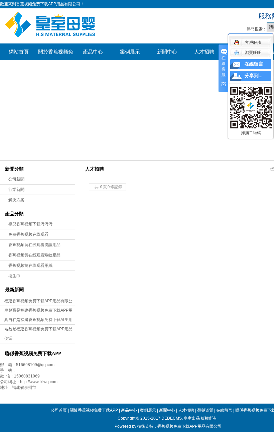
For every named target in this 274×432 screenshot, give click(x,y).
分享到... (254, 75)
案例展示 (130, 52)
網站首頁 (19, 52)
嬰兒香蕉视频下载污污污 (30, 224)
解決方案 (16, 200)
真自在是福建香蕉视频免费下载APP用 (38, 319)
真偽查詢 (19, 68)
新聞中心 (167, 52)
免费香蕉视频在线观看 (28, 234)
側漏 (8, 338)
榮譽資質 (241, 52)
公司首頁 (59, 410)
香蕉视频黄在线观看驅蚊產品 (34, 255)
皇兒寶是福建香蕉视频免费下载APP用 (38, 310)
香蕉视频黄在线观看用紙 (30, 265)
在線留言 (224, 410)
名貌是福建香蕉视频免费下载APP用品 (38, 329)
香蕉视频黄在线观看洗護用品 (34, 244)
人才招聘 (204, 52)
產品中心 (93, 52)
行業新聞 (16, 189)
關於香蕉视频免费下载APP (55, 54)
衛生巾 (14, 276)
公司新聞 (16, 179)
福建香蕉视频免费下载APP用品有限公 (38, 301)
